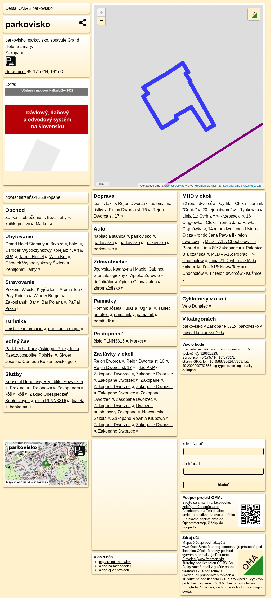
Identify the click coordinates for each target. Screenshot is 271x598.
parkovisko (42, 8)
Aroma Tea (70, 289)
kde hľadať (192, 444)
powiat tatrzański (21, 197)
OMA (23, 8)
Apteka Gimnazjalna (138, 282)
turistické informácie (24, 328)
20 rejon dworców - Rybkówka (230, 210)
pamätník (122, 314)
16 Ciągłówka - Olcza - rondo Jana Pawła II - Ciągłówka (221, 222)
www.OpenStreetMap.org (201, 547)
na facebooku (219, 503)
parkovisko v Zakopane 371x (209, 326)
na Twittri (208, 511)
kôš (8, 394)
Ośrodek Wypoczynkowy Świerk (35, 263)
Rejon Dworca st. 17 (113, 367)
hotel (73, 244)
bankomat (19, 407)
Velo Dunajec (195, 306)
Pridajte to (190, 587)
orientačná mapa (64, 328)
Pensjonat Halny (21, 269)
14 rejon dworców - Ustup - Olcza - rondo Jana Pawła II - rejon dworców (220, 235)
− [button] (101, 20)
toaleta (78, 400)
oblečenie (32, 217)
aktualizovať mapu (212, 349)
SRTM (220, 583)
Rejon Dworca (131, 203)
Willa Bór (58, 256)
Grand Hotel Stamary (25, 244)
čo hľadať (191, 463)
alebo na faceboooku (115, 566)
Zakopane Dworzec (112, 374)
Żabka (11, 217)
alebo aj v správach (114, 570)
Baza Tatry (57, 217)
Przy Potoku (16, 296)
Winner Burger (47, 296)
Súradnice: (15, 71)
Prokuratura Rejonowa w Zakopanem (45, 388)
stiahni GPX (191, 361)
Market (42, 224)
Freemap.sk (202, 185)
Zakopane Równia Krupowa (138, 418)
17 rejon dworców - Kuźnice (235, 273)
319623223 (208, 354)
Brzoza (57, 244)
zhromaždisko (107, 288)
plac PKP (146, 367)
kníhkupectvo (17, 224)
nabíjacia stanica (109, 236)
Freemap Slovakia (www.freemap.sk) (205, 557)
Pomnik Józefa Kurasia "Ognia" (123, 308)
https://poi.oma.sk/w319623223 (241, 185)
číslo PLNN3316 (50, 400)
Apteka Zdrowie (145, 275)
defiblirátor (104, 282)
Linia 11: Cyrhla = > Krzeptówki (211, 216)
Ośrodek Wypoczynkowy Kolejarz (36, 250)
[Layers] (254, 14)
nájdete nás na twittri (115, 562)
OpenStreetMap (174, 185)
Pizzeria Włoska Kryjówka (29, 289)
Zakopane (50, 197)
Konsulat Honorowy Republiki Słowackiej (44, 381)
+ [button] (101, 12)
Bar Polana (52, 302)
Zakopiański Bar (20, 302)
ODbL (201, 551)
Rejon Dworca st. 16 (128, 210)
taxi (97, 203)
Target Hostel (31, 256)
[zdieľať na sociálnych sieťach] (83, 22)
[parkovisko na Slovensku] (12, 61)
